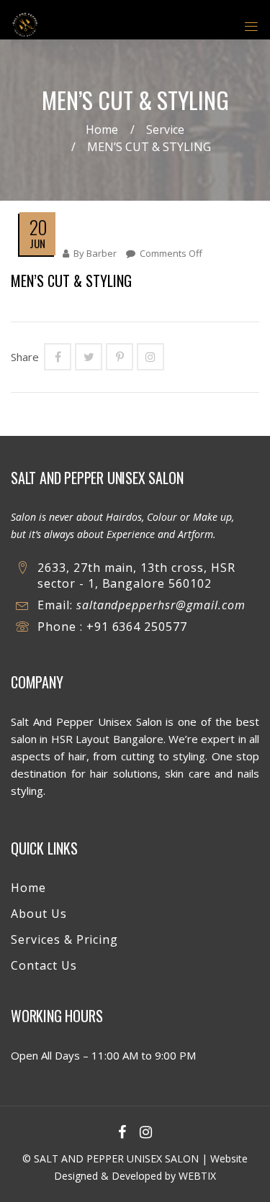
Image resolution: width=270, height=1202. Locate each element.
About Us (39, 913)
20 (38, 227)
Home (102, 129)
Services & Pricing (64, 939)
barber (101, 253)
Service (165, 129)
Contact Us (44, 965)
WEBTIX (197, 1176)
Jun (37, 243)
